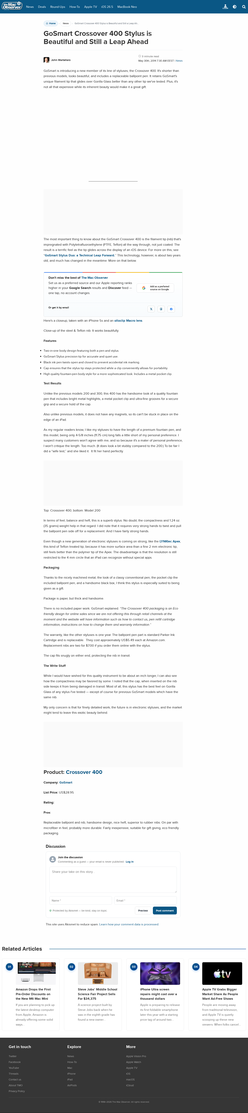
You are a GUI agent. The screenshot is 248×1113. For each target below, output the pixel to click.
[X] (151, 309)
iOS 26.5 (107, 6)
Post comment (165, 910)
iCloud (130, 1085)
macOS (130, 1079)
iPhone (71, 1074)
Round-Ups (57, 6)
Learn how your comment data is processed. (129, 924)
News (30, 6)
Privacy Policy (17, 1091)
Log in (130, 862)
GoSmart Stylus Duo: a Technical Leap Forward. (80, 255)
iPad (70, 1079)
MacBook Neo (127, 6)
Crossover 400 (84, 772)
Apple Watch (133, 1062)
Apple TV (90, 6)
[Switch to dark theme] (234, 7)
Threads (14, 1074)
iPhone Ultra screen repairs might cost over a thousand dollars (158, 994)
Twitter (13, 1056)
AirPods (72, 1085)
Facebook (15, 1062)
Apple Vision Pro (136, 1056)
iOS (128, 1074)
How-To (75, 6)
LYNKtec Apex (170, 541)
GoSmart (65, 782)
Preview (143, 910)
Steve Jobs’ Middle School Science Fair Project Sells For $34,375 (97, 994)
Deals (42, 6)
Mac (69, 1068)
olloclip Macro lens (128, 320)
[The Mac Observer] (12, 6)
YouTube (14, 1068)
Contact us (15, 1079)
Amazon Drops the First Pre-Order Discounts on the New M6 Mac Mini (33, 994)
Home (52, 23)
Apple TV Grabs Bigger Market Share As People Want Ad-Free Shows (220, 994)
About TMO (16, 1085)
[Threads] (161, 309)
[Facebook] (171, 309)
